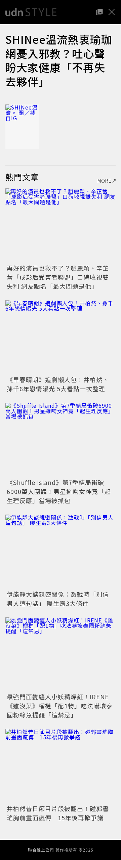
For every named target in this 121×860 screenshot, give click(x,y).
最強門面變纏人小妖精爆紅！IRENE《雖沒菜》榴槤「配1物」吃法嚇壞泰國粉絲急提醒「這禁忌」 (60, 705)
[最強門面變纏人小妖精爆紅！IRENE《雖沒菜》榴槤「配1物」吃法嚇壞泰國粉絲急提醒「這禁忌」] (60, 654)
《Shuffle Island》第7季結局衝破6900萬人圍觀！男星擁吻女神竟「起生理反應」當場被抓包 (59, 491)
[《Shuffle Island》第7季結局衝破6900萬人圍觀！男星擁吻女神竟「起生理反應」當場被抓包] (60, 440)
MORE (104, 180)
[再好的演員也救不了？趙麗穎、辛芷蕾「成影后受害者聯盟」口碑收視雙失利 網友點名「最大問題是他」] (60, 225)
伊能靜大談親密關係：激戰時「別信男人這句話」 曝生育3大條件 (58, 599)
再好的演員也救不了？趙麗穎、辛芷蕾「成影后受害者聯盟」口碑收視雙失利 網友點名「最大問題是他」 (58, 277)
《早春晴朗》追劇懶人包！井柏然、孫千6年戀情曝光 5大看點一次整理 (58, 384)
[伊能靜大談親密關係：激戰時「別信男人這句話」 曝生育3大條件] (60, 551)
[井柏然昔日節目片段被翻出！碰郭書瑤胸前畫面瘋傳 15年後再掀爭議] (60, 766)
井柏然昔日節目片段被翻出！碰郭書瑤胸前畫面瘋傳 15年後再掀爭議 (58, 813)
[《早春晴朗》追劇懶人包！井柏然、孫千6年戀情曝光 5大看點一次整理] (60, 337)
